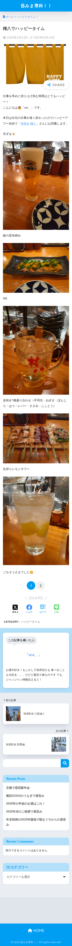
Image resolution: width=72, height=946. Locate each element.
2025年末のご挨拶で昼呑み (24, 811)
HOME (38, 930)
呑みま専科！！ (36, 5)
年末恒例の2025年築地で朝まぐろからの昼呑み (36, 822)
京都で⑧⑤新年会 (18, 787)
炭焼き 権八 (28, 123)
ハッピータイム (30, 621)
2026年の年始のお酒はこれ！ (25, 803)
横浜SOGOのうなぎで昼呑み (25, 795)
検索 (65, 763)
